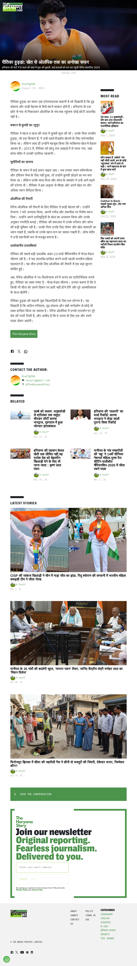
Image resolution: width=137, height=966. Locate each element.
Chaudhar (107, 914)
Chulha (105, 918)
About (74, 911)
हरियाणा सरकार (108, 930)
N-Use (104, 926)
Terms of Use (37, 890)
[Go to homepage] (13, 7)
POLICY (89, 911)
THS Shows (107, 938)
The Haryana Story (24, 334)
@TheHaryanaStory (38, 384)
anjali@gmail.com (38, 380)
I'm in (24, 879)
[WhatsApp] (26, 352)
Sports (105, 934)
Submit (74, 915)
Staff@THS (28, 84)
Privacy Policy (22, 890)
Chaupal (106, 922)
